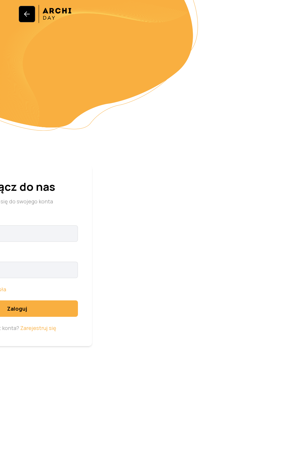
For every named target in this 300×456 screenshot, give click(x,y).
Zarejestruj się (38, 327)
